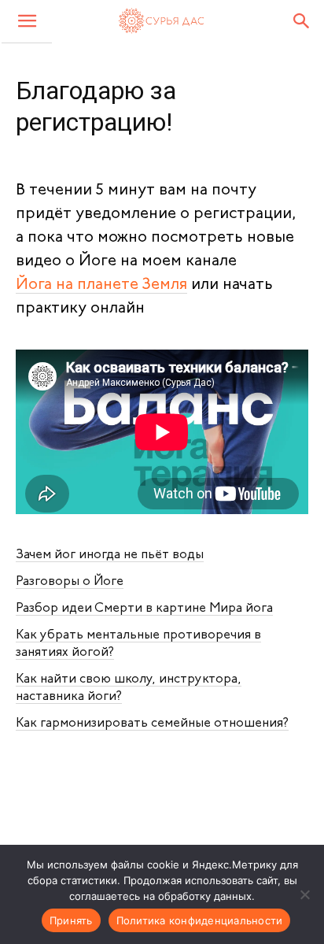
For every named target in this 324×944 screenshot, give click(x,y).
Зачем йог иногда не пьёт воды (110, 555)
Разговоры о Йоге (69, 582)
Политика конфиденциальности (199, 920)
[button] (27, 21)
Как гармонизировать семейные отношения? (152, 723)
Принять (71, 920)
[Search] (302, 21)
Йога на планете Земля (101, 285)
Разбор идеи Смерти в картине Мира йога (144, 608)
